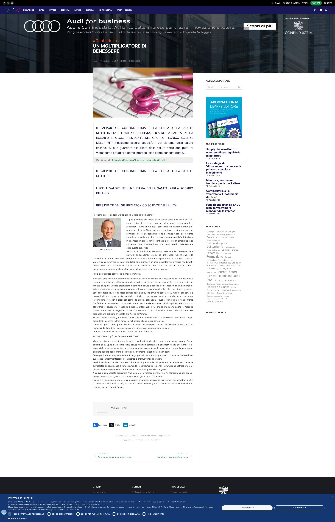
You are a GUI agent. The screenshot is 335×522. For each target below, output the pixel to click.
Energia (235, 250)
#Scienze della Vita (144, 160)
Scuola (233, 287)
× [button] (332, 497)
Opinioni (211, 275)
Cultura (90, 10)
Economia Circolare (213, 250)
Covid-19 (224, 237)
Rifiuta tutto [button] (299, 508)
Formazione (215, 256)
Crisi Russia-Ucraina (213, 240)
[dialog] (167, 508)
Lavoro (77, 10)
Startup (158, 440)
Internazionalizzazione (218, 265)
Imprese (52, 10)
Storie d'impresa (224, 293)
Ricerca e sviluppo (218, 287)
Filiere (218, 253)
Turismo (226, 296)
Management (225, 268)
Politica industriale (225, 280)
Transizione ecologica (214, 296)
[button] (111, 518)
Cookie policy (74, 510)
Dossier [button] (128, 10)
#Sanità (127, 160)
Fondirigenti (227, 253)
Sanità (138, 440)
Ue (226, 298)
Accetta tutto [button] (247, 508)
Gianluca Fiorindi (119, 408)
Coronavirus (213, 237)
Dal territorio (215, 246)
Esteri (41, 10)
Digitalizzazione (230, 247)
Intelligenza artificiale (230, 262)
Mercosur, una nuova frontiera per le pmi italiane (223, 182)
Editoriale (226, 250)
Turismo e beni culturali (215, 299)
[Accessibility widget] (4, 512)
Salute (131, 440)
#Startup (162, 160)
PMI (210, 280)
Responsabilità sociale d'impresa (227, 284)
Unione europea (215, 301)
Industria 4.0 (212, 263)
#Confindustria (107, 40)
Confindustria (105, 10)
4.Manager (210, 232)
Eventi (119, 10)
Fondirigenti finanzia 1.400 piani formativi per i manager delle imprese (223, 208)
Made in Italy (212, 268)
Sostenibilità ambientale (231, 290)
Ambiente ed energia (225, 231)
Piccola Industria (228, 275)
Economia (65, 10)
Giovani (227, 257)
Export (211, 252)
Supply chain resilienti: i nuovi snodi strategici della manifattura (223, 152)
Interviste (236, 265)
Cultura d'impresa (217, 243)
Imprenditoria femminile (216, 260)
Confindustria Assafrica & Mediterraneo (221, 235)
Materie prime (211, 272)
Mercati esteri (227, 272)
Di (146, 436)
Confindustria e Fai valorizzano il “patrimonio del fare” (222, 194)
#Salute (116, 160)
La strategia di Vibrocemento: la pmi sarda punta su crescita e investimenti (223, 168)
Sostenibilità (213, 290)
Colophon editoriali (179, 492)
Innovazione (28, 10)
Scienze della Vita (148, 440)
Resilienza (211, 284)
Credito (231, 237)
